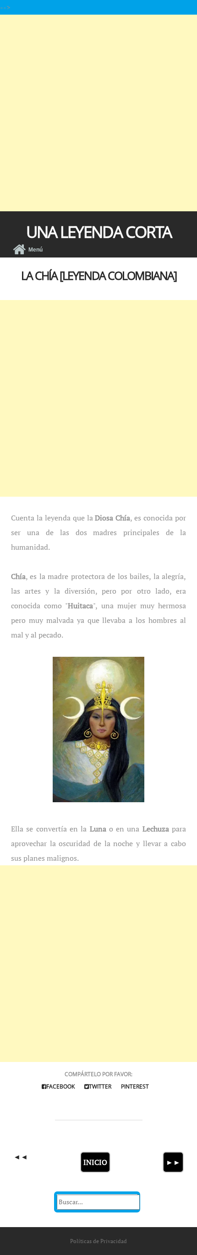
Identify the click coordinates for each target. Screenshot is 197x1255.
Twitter (100, 1086)
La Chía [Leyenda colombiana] (98, 275)
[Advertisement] (98, 113)
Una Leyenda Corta (98, 231)
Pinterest (135, 1086)
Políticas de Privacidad (98, 1241)
